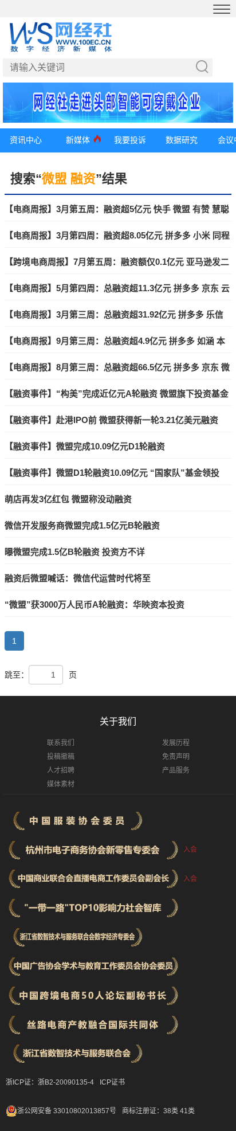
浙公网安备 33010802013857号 (66, 1111)
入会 (190, 850)
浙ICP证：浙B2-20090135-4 (50, 1082)
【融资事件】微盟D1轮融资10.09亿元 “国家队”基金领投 (112, 473)
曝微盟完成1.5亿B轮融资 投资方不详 (75, 552)
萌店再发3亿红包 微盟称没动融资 (68, 499)
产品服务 (176, 770)
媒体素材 (60, 784)
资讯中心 (26, 139)
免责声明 (176, 757)
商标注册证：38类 (151, 1111)
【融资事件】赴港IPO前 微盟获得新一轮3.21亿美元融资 (111, 420)
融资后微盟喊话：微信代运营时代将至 (78, 578)
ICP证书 (112, 1082)
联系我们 (60, 743)
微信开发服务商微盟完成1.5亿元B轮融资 (82, 525)
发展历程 (176, 743)
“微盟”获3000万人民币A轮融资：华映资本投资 (94, 604)
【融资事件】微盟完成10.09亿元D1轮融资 (85, 446)
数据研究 (182, 139)
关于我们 (118, 721)
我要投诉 (130, 139)
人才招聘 (60, 770)
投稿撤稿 (60, 757)
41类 (187, 1111)
